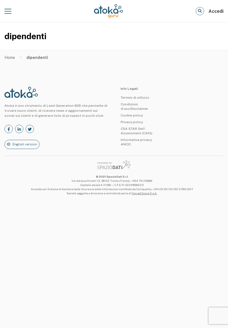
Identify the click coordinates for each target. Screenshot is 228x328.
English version (25, 144)
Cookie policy (132, 115)
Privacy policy (132, 122)
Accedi (216, 11)
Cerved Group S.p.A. (144, 193)
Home (9, 57)
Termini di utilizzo (135, 98)
